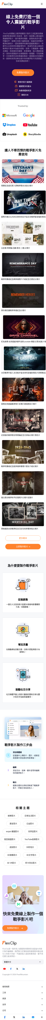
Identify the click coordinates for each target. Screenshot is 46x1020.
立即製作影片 (22, 546)
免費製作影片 (23, 72)
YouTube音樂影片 (32, 839)
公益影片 (30, 824)
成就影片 (13, 847)
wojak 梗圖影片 (12, 831)
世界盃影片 (33, 831)
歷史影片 (13, 824)
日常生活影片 (30, 816)
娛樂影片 (11, 816)
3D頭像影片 (12, 855)
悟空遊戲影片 (9, 839)
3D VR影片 (11, 863)
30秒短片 (30, 847)
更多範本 (23, 538)
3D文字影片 (31, 855)
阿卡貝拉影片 (31, 863)
